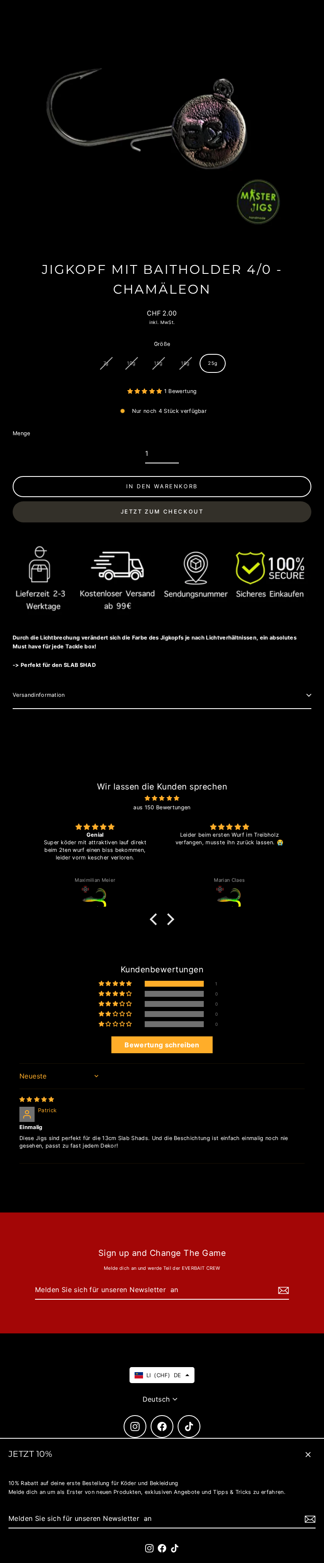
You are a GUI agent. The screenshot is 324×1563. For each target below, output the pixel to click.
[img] (161, 798)
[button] (145, 391)
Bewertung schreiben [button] (161, 1045)
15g (158, 363)
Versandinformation (39, 695)
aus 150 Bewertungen (161, 807)
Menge (21, 433)
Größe (162, 344)
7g (106, 363)
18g (185, 363)
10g (131, 363)
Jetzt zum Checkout (162, 511)
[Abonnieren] (309, 1518)
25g (212, 363)
